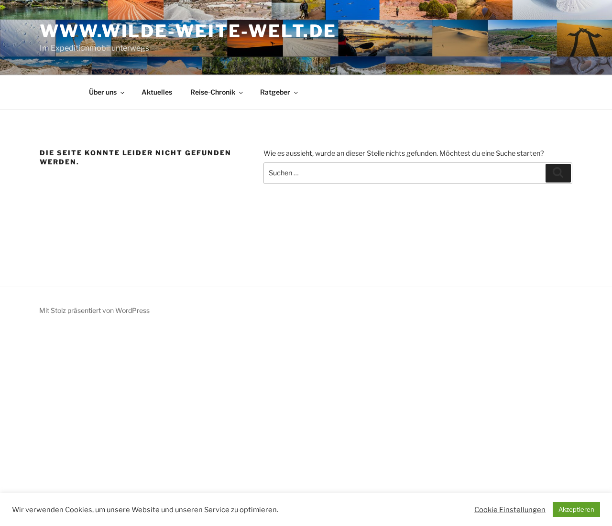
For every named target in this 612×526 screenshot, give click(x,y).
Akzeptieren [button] (576, 509)
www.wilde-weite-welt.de (188, 31)
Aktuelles (157, 92)
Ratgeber (275, 92)
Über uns (103, 92)
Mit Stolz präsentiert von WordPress (94, 310)
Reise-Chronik (212, 92)
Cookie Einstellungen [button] (510, 509)
